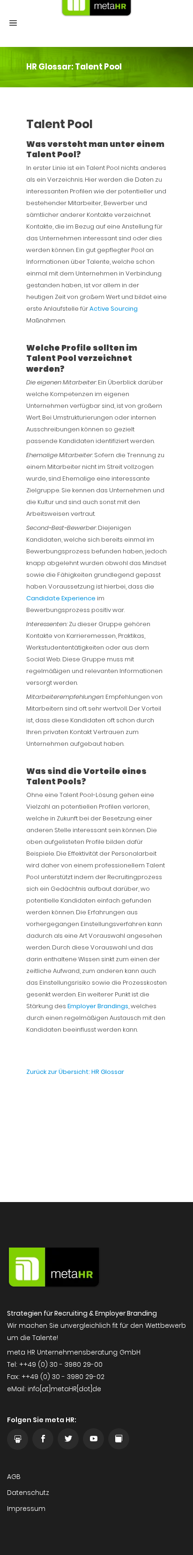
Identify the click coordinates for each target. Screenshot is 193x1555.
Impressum (26, 1508)
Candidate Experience (61, 598)
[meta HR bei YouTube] (93, 1438)
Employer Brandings (97, 1006)
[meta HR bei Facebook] (42, 1438)
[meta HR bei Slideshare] (17, 1439)
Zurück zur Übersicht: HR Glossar (75, 1071)
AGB (14, 1476)
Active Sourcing (113, 308)
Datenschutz (28, 1492)
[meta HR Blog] (118, 1438)
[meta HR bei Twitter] (68, 1438)
